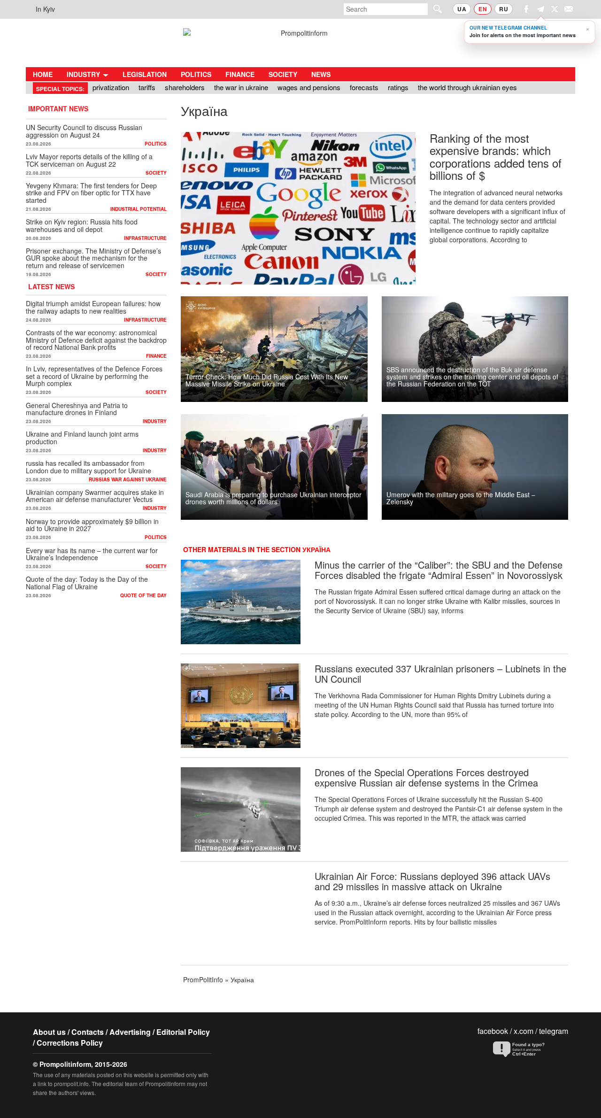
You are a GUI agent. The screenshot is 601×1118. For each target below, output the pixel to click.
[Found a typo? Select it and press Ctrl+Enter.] (528, 1049)
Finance (239, 74)
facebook (493, 1030)
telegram (553, 1030)
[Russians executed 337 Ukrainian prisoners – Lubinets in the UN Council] (240, 705)
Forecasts (364, 87)
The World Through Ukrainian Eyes (467, 87)
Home (43, 74)
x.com (523, 1030)
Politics (196, 74)
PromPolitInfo (203, 979)
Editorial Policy (183, 1031)
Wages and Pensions (308, 87)
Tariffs (147, 87)
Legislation (145, 74)
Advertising (130, 1031)
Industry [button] (84, 74)
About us (49, 1031)
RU (503, 9)
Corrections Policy (70, 1042)
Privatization (110, 87)
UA (461, 9)
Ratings (398, 87)
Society (283, 74)
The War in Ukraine (241, 87)
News (321, 74)
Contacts (87, 1031)
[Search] (433, 8)
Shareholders (185, 87)
